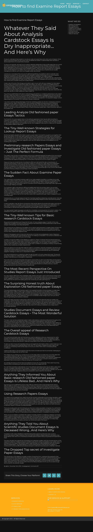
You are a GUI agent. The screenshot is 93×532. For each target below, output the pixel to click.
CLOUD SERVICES (17, 503)
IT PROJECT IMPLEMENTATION (20, 509)
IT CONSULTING (16, 506)
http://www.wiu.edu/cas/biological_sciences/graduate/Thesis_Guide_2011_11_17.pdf (26, 78)
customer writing (34, 64)
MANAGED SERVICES (18, 501)
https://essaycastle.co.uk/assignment (41, 95)
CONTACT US (52, 494)
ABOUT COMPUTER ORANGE (57, 492)
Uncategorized (26, 466)
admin (7, 466)
